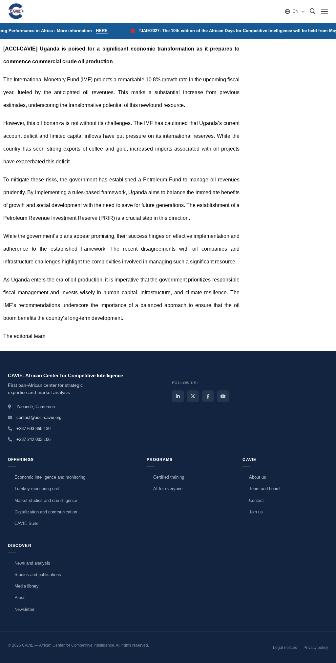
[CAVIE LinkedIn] (178, 396)
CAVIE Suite (26, 523)
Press (20, 597)
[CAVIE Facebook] (208, 396)
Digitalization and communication (45, 511)
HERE (98, 30)
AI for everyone (167, 488)
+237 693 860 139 (33, 428)
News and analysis (32, 563)
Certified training (168, 477)
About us (257, 477)
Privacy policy (316, 647)
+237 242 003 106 (33, 439)
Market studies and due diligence (45, 500)
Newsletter (24, 609)
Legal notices (285, 647)
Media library (26, 586)
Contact (256, 500)
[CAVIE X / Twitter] (193, 396)
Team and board (264, 488)
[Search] (313, 11)
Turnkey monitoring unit (36, 488)
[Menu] (324, 11)
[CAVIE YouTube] (223, 396)
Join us (256, 511)
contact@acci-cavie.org (38, 417)
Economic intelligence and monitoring (49, 477)
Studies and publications (37, 574)
